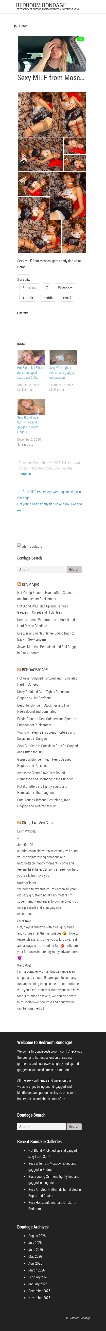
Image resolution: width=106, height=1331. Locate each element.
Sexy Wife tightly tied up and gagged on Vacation (62, 372)
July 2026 (35, 1242)
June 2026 (35, 1249)
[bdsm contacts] (29, 546)
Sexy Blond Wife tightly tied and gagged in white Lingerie (27, 424)
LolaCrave (24, 920)
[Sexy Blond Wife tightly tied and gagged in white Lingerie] (30, 407)
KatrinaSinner (26, 882)
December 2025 (39, 1290)
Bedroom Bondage (41, 5)
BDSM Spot (30, 584)
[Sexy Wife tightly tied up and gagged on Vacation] (62, 357)
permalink (25, 473)
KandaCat (24, 965)
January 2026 (37, 1283)
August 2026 (37, 1235)
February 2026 (38, 1276)
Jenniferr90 (25, 844)
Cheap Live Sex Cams (38, 822)
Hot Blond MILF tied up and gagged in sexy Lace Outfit (30, 372)
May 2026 (35, 1256)
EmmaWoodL (26, 831)
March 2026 (36, 1270)
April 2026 (35, 1263)
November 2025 (39, 1297)
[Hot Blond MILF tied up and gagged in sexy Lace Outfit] (30, 357)
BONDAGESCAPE (35, 669)
